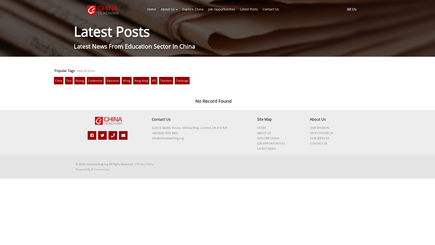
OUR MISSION (319, 128)
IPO (154, 81)
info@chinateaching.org (168, 138)
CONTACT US (318, 143)
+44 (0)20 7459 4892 (165, 133)
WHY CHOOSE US (321, 133)
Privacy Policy (145, 164)
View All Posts (86, 71)
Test (69, 81)
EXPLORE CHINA (268, 138)
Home (151, 9)
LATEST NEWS (266, 149)
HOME (261, 128)
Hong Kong (141, 81)
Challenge (182, 81)
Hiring (126, 81)
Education (112, 81)
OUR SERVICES (319, 138)
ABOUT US (264, 133)
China (58, 81)
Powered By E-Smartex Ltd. (93, 169)
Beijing (79, 81)
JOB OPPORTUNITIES (271, 143)
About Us (168, 9)
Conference (95, 81)
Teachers (166, 81)
